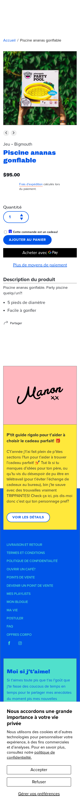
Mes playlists (19, 594)
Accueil (9, 40)
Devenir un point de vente (30, 586)
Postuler (15, 618)
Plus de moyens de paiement (40, 265)
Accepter (39, 769)
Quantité (12, 207)
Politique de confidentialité (32, 561)
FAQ (10, 626)
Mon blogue (17, 602)
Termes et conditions (26, 553)
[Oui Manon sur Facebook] (9, 643)
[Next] (14, 133)
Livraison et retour (24, 545)
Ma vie (12, 610)
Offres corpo (19, 635)
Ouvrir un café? (21, 569)
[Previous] (6, 133)
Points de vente (21, 577)
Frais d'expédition (31, 184)
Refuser (39, 782)
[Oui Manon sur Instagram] (20, 643)
